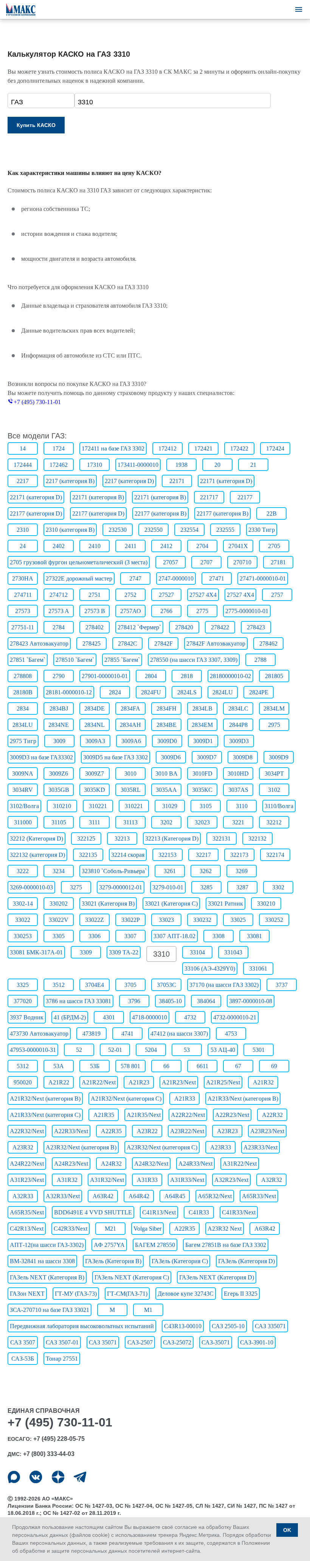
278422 (220, 627)
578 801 (130, 1066)
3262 (206, 871)
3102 (274, 790)
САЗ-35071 (216, 1342)
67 (238, 1066)
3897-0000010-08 (250, 1001)
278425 (91, 643)
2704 (202, 546)
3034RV (22, 790)
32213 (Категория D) (171, 838)
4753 (231, 1033)
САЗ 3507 (22, 1342)
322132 (257, 838)
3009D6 (171, 757)
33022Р (130, 920)
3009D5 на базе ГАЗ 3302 (115, 757)
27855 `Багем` (122, 660)
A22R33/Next (71, 1131)
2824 (115, 692)
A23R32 (22, 1147)
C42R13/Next (26, 1228)
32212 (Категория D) (36, 838)
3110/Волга (279, 806)
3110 (242, 806)
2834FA (130, 708)
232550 (153, 530)
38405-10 (170, 1001)
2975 (274, 725)
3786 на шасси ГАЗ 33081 (78, 1001)
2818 (187, 676)
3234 (59, 871)
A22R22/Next (188, 1115)
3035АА (166, 790)
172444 (23, 464)
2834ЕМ (202, 725)
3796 (134, 1001)
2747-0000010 (176, 578)
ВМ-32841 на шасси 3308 (42, 1261)
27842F (163, 643)
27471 (216, 578)
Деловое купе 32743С (186, 1293)
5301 (259, 1050)
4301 (109, 1017)
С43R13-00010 (183, 1326)
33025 (238, 920)
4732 (190, 1017)
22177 (245, 497)
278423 (256, 627)
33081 (254, 936)
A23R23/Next (267, 1131)
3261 (170, 871)
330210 (266, 903)
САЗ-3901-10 (256, 1342)
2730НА (22, 578)
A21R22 (58, 1082)
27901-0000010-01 (105, 676)
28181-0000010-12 (69, 692)
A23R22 (147, 1131)
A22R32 (272, 1115)
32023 (202, 822)
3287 (242, 887)
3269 (242, 871)
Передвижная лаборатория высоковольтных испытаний (82, 1326)
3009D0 (167, 741)
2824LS (187, 692)
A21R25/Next (223, 1082)
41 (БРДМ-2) (70, 1017)
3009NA (22, 773)
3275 (76, 887)
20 (217, 464)
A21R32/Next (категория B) (45, 1098)
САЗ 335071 (270, 1326)
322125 (86, 838)
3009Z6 (58, 773)
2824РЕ (258, 692)
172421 (203, 448)
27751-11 (22, 627)
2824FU (151, 692)
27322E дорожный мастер (79, 578)
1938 (181, 464)
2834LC (238, 708)
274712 (59, 595)
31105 (58, 822)
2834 (23, 708)
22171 (176, 481)
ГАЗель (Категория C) (180, 1261)
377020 (23, 1001)
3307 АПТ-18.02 (174, 936)
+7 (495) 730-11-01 (37, 402)
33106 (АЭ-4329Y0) (209, 968)
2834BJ (59, 708)
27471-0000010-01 (263, 578)
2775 (202, 611)
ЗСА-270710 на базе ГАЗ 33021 (49, 1310)
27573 (22, 611)
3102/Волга (24, 806)
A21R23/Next (179, 1082)
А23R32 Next (225, 1228)
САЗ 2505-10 (228, 1326)
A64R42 (139, 1196)
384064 (206, 1001)
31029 (169, 806)
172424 (275, 448)
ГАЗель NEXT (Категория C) (132, 1277)
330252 (274, 920)
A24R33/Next (195, 1163)
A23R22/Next (187, 1131)
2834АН (130, 725)
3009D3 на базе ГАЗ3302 (41, 757)
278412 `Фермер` (139, 627)
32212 (274, 822)
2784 (59, 627)
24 (23, 546)
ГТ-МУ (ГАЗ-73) (76, 1293)
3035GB (58, 790)
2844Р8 (238, 725)
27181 (278, 562)
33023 (166, 920)
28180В (23, 692)
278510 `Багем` (75, 660)
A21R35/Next (144, 1115)
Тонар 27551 (62, 1358)
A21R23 (139, 1082)
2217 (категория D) (129, 481)
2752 (130, 595)
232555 (225, 530)
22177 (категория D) (36, 513)
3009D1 (203, 741)
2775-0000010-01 (246, 611)
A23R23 (227, 1131)
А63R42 (264, 1228)
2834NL (94, 725)
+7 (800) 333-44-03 (48, 1454)
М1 (148, 1310)
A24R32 (111, 1163)
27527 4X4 (203, 595)
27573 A (58, 611)
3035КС (202, 790)
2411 (130, 546)
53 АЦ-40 (223, 1050)
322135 (88, 855)
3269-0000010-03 (31, 887)
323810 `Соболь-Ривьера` (114, 871)
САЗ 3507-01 (62, 1342)
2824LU (222, 692)
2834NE (58, 725)
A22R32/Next (27, 1131)
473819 (91, 1033)
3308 (218, 936)
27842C (127, 643)
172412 (167, 448)
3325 (23, 985)
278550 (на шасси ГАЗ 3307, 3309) (193, 660)
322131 (221, 838)
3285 (206, 887)
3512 (59, 985)
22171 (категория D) (226, 481)
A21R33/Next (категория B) (243, 1098)
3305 (59, 936)
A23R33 (220, 1147)
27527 (166, 595)
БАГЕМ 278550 (155, 1245)
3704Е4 (94, 985)
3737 (282, 985)
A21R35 (103, 1115)
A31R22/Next (240, 1163)
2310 (23, 530)
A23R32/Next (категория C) (162, 1147)
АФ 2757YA (109, 1245)
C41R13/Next (159, 1212)
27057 (170, 562)
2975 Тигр (23, 741)
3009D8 (243, 757)
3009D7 (207, 757)
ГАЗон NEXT (27, 1293)
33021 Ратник (225, 903)
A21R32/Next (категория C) (126, 1098)
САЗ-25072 (177, 1342)
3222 (23, 871)
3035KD (94, 790)
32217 (203, 855)
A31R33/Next (187, 1180)
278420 (184, 627)
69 (274, 1066)
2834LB (202, 708)
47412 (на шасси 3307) (179, 1033)
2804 (151, 676)
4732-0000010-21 (234, 1017)
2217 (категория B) (70, 481)
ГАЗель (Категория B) (113, 1261)
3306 (94, 936)
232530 (117, 530)
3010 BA (166, 773)
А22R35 (184, 1228)
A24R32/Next (151, 1163)
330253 (23, 936)
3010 (130, 773)
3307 (130, 936)
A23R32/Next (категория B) (81, 1147)
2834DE (94, 708)
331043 (233, 952)
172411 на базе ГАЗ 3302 (113, 448)
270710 (242, 562)
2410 (94, 546)
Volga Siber (147, 1228)
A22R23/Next (232, 1115)
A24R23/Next (71, 1163)
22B (272, 513)
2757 (277, 595)
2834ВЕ (167, 725)
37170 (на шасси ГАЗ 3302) (224, 985)
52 (79, 1050)
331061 (258, 968)
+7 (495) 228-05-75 (59, 1439)
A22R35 (111, 1131)
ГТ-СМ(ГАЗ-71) (127, 1293)
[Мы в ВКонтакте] (35, 1477)
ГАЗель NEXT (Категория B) (47, 1277)
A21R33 (184, 1098)
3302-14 (23, 903)
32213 (122, 838)
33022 (22, 920)
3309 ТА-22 (123, 952)
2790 (59, 676)
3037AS (238, 790)
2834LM (274, 708)
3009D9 (278, 757)
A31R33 (147, 1180)
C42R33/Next (70, 1228)
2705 (274, 546)
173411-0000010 (138, 464)
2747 (135, 578)
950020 (23, 1082)
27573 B (94, 611)
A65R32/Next (215, 1196)
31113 (130, 822)
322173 (239, 855)
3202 (166, 822)
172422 (239, 448)
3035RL (131, 790)
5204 (151, 1050)
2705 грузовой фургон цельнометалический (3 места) (78, 562)
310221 (98, 806)
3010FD (202, 773)
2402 (59, 546)
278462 (268, 643)
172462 (59, 464)
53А (58, 1066)
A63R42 (103, 1196)
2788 (260, 660)
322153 (167, 855)
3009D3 (239, 741)
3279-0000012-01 (120, 887)
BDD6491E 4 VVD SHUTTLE (93, 1212)
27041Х (238, 546)
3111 (94, 822)
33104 (197, 952)
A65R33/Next (259, 1196)
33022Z (94, 920)
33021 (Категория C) (171, 903)
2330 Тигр (261, 530)
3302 (278, 887)
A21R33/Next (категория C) (45, 1115)
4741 (127, 1033)
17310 (94, 464)
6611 (202, 1066)
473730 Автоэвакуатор (39, 1033)
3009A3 (95, 741)
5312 (23, 1066)
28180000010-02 (230, 676)
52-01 (115, 1050)
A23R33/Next (260, 1147)
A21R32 (263, 1082)
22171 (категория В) (98, 497)
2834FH (167, 708)
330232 (202, 920)
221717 (209, 497)
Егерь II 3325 (240, 1293)
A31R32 (67, 1180)
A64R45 (174, 1196)
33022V (58, 920)
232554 (189, 530)
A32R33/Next (63, 1196)
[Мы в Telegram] (80, 1477)
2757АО (130, 611)
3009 (59, 741)
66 (166, 1066)
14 (23, 448)
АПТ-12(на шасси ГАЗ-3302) (47, 1245)
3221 (238, 822)
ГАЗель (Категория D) (246, 1261)
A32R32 (271, 1180)
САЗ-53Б (22, 1358)
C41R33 (199, 1212)
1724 (59, 448)
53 (187, 1050)
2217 (23, 481)
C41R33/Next (239, 1212)
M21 (110, 1228)
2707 (206, 562)
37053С (166, 985)
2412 (166, 546)
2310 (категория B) (70, 530)
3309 (86, 952)
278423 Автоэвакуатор (39, 643)
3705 (130, 985)
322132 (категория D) (37, 855)
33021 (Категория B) (108, 903)
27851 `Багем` (27, 660)
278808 (23, 676)
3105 (206, 806)
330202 (59, 903)
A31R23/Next (27, 1180)
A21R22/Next (99, 1082)
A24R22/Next (27, 1163)
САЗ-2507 (140, 1342)
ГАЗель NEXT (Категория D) (216, 1277)
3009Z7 (94, 773)
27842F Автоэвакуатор (215, 643)
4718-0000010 (149, 1017)
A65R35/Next (27, 1212)
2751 (94, 595)
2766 (166, 611)
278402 (94, 627)
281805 (274, 676)
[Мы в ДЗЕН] (58, 1477)
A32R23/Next (231, 1180)
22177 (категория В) (160, 513)
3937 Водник (26, 1017)
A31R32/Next (107, 1180)
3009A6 (131, 741)
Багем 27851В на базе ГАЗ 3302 (225, 1245)
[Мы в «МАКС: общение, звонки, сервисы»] (14, 1477)
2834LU (22, 725)
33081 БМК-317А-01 (36, 952)
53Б (94, 1066)
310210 (62, 806)
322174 (275, 855)
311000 (23, 822)
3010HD (238, 773)
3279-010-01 (167, 887)
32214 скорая (127, 855)
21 (253, 464)
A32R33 (22, 1196)
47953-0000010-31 (33, 1050)
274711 (23, 595)
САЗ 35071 (103, 1342)
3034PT (274, 773)
